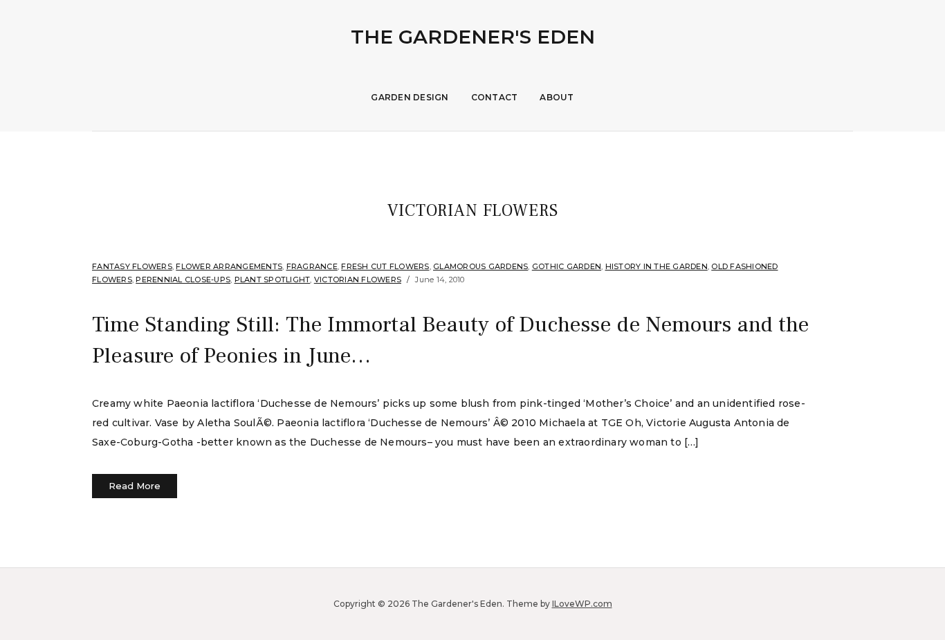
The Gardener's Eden (473, 36)
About (557, 97)
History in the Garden (656, 266)
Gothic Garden (566, 266)
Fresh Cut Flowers (385, 266)
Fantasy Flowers (132, 266)
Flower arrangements (229, 266)
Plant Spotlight (273, 279)
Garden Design (409, 97)
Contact (494, 97)
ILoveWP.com (582, 603)
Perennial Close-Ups (183, 279)
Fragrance (312, 266)
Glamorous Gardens (480, 266)
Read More (134, 485)
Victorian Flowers (357, 279)
